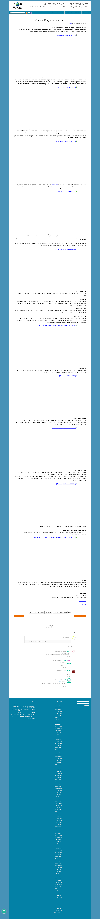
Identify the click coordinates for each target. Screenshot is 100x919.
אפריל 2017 (58, 848)
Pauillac (32, 707)
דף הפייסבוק (82, 604)
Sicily (28, 709)
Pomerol (12, 709)
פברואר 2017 (58, 852)
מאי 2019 (59, 794)
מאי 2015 (59, 897)
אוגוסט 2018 (58, 814)
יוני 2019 (59, 792)
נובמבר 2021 (58, 749)
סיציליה (17, 714)
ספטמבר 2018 (57, 811)
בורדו (33, 712)
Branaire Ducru (24, 704)
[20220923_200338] (50, 395)
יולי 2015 (59, 893)
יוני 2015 (59, 895)
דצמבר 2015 (58, 882)
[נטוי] (28, 642)
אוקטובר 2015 (58, 886)
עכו (34, 716)
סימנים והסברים (77, 12)
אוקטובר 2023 (58, 705)
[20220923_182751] (50, 54)
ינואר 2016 (58, 880)
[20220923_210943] (50, 107)
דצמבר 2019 (58, 779)
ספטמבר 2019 (57, 786)
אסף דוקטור (15, 711)
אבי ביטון (25, 711)
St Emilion (32, 709)
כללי (52, 12)
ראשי (88, 12)
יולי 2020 (59, 769)
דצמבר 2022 (58, 722)
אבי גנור (56, 612)
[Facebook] (31, 13)
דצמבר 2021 (58, 747)
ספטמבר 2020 (57, 764)
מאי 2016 (59, 871)
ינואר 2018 (58, 829)
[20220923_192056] (50, 345)
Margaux (27, 707)
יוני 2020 (59, 771)
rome (25, 709)
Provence (22, 709)
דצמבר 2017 (58, 831)
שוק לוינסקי (29, 718)
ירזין (34, 714)
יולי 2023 (59, 711)
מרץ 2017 (59, 850)
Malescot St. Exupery (20, 707)
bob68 (70, 23)
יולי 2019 (59, 790)
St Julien (33, 711)
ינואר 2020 (58, 777)
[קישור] (41, 642)
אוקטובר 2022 (58, 726)
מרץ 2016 (59, 876)
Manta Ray (63, 612)
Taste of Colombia (19, 615)
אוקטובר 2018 (58, 809)
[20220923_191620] (50, 268)
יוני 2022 (59, 734)
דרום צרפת (23, 712)
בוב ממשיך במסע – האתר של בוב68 (66, 4)
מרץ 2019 (59, 799)
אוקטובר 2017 (58, 835)
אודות (84, 12)
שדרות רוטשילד (17, 716)
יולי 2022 (59, 732)
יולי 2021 (59, 758)
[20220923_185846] (50, 557)
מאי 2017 (59, 846)
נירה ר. (60, 662)
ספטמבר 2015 (57, 888)
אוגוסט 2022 (58, 730)
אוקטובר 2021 (58, 752)
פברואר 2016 (58, 878)
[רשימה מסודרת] (34, 642)
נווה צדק (25, 714)
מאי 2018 (59, 820)
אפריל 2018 (58, 822)
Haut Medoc (19, 706)
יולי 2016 (59, 867)
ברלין (30, 712)
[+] (45, 641)
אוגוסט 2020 (58, 766)
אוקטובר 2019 (58, 784)
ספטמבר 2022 (57, 728)
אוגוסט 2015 (58, 890)
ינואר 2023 (58, 719)
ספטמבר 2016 (57, 863)
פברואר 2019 (58, 801)
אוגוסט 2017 (58, 839)
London (30, 706)
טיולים (62, 12)
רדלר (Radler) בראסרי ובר (79, 615)
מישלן (28, 714)
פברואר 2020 (58, 775)
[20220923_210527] (50, 161)
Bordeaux (17, 705)
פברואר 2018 (58, 826)
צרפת (25, 716)
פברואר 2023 (58, 717)
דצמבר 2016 (58, 856)
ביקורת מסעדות (69, 12)
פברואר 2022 (58, 743)
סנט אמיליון (13, 714)
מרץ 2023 (59, 715)
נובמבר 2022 (58, 724)
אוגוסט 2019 (58, 788)
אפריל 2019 (58, 796)
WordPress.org (58, 912)
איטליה (20, 711)
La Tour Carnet (25, 706)
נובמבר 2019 (58, 781)
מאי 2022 (59, 737)
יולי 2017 (59, 841)
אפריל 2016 (58, 873)
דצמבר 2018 (58, 805)
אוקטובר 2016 (58, 861)
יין (57, 12)
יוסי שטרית (13, 712)
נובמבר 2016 (58, 858)
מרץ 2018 (59, 824)
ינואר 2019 (58, 803)
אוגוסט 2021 (58, 756)
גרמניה (27, 712)
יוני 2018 (59, 818)
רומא (21, 716)
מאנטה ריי (49, 612)
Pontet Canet (17, 709)
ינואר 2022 (58, 745)
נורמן (23, 714)
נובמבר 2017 (58, 833)
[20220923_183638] (50, 211)
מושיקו (60, 681)
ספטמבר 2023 (57, 707)
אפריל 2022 (58, 739)
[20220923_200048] (50, 447)
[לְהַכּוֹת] (32, 642)
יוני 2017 (59, 843)
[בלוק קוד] (39, 642)
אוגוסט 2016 (58, 865)
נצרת (20, 714)
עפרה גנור (41, 612)
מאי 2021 (59, 762)
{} (43, 641)
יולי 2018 (59, 816)
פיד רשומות (58, 908)
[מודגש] (26, 642)
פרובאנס (30, 716)
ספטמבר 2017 (57, 837)
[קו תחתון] (30, 642)
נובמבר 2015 (58, 884)
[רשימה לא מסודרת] (36, 642)
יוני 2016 (59, 869)
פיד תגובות (58, 910)
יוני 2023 (59, 713)
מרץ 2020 (59, 773)
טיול (17, 712)
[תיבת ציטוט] (37, 642)
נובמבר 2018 (58, 807)
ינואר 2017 (58, 854)
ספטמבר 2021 (57, 754)
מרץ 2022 (59, 741)
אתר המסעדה (82, 601)
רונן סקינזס (55, 184)
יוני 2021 (59, 760)
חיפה (19, 712)
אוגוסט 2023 (58, 709)
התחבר (59, 906)
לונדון (31, 714)
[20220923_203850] (50, 503)
